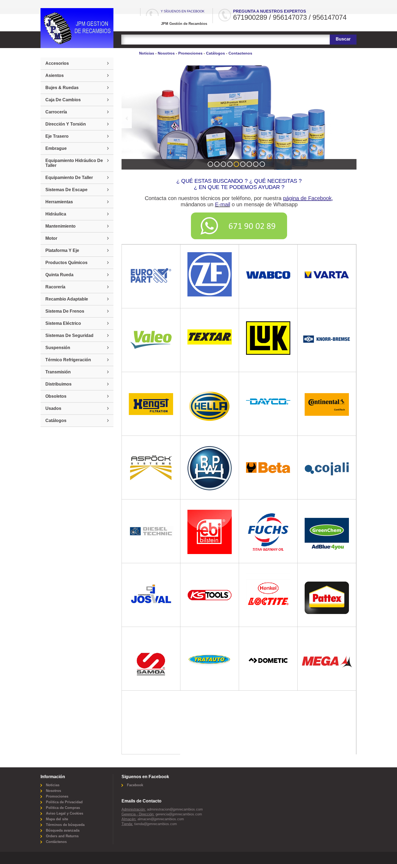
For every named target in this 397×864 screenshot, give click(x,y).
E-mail (222, 204)
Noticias (146, 53)
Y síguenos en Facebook (182, 11)
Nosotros (166, 53)
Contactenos (240, 53)
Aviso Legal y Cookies (64, 813)
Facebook (135, 785)
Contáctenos (56, 842)
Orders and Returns (62, 836)
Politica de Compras (63, 808)
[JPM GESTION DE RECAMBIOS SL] (77, 28)
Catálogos (215, 53)
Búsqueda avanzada (62, 830)
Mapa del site (57, 819)
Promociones (190, 53)
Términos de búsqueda (65, 825)
